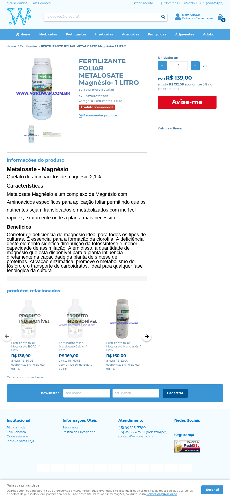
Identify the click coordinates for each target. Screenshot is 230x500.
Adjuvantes (184, 34)
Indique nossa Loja (20, 441)
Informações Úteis (80, 420)
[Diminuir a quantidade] (162, 65)
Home (25, 34)
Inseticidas (104, 34)
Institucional (18, 420)
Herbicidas (48, 34)
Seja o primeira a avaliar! (96, 89)
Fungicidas (157, 34)
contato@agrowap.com (135, 436)
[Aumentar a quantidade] (195, 65)
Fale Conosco (41, 3)
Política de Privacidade (79, 432)
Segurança (71, 427)
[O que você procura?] (163, 17)
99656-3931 (203, 3)
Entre (186, 18)
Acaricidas (130, 34)
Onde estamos (17, 436)
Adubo (208, 34)
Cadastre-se (204, 18)
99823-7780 (168, 3)
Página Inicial (16, 427)
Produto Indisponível (29, 319)
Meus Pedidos (17, 3)
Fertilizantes (76, 34)
